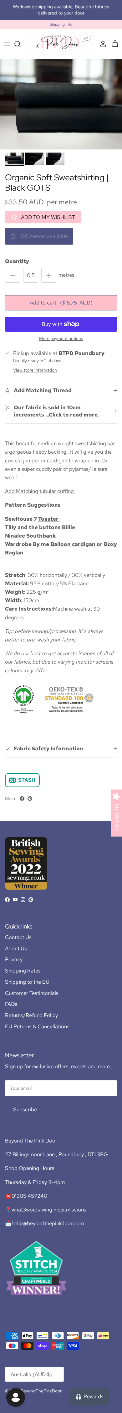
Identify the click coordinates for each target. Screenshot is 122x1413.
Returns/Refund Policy (31, 1015)
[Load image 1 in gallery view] (61, 104)
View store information (35, 370)
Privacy (14, 959)
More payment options (61, 338)
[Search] (21, 44)
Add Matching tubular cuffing (40, 491)
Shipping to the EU (27, 981)
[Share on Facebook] (22, 798)
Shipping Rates (23, 970)
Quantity (17, 261)
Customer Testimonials (31, 993)
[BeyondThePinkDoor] (61, 44)
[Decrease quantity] (12, 275)
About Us (16, 948)
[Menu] (7, 44)
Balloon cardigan (72, 544)
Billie (68, 527)
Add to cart (61, 302)
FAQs (11, 1004)
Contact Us (18, 937)
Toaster (49, 518)
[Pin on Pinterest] (30, 798)
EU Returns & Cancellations (37, 1026)
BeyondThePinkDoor (41, 1391)
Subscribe (25, 1109)
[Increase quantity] (48, 275)
